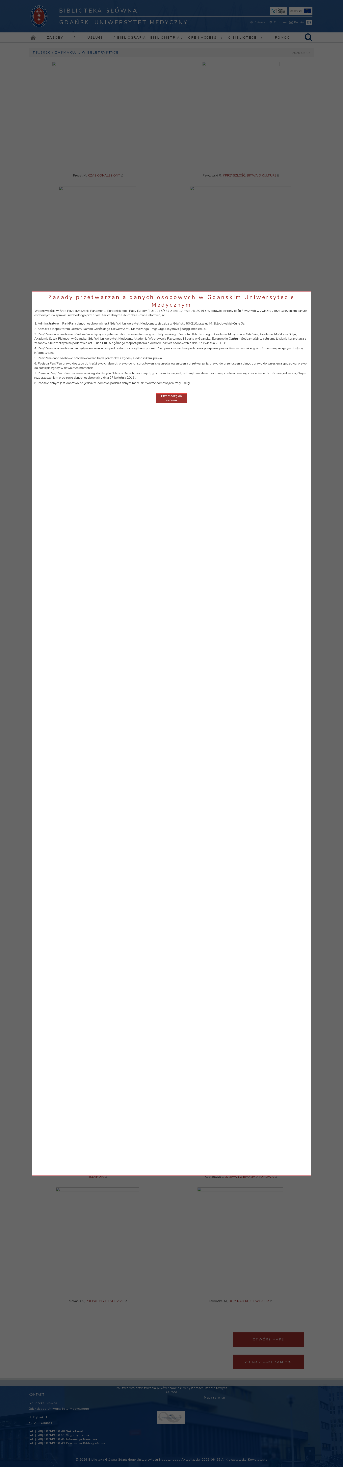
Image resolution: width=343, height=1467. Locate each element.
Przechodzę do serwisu (171, 398)
